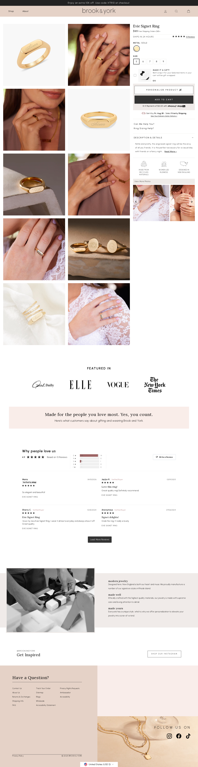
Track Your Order (43, 688)
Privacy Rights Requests (70, 688)
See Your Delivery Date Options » (164, 116)
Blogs (38, 697)
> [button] (100, 539)
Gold (136, 48)
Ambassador (65, 692)
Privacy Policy (17, 756)
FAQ (14, 705)
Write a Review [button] (166, 457)
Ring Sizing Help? (144, 128)
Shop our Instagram (164, 654)
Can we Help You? (144, 124)
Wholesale (40, 701)
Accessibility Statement (46, 705)
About (25, 11)
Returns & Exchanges (21, 697)
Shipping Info (18, 701)
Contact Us (17, 688)
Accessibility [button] (65, 697)
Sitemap (39, 692)
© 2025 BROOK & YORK (72, 756)
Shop (11, 11)
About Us (16, 692)
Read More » (171, 151)
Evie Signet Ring (30, 497)
